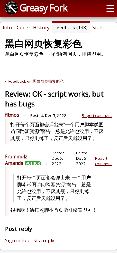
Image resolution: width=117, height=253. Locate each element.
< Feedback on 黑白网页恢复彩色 (34, 81)
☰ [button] (110, 7)
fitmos (12, 115)
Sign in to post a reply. (30, 240)
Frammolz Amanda (16, 159)
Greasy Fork (43, 7)
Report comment (97, 115)
